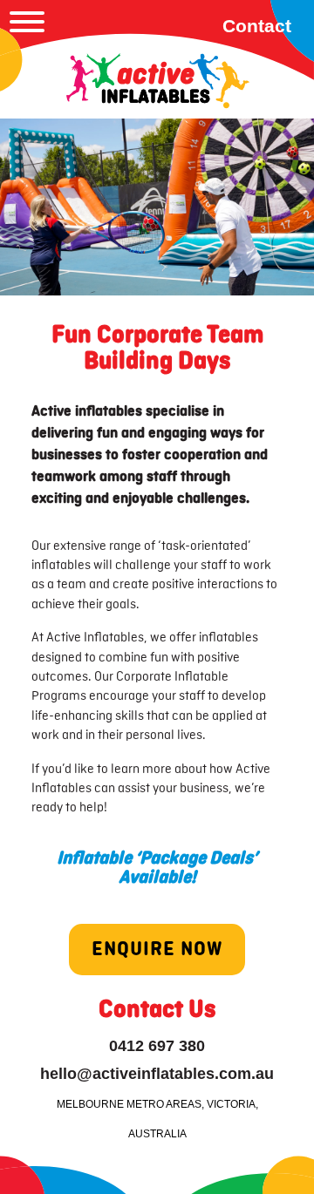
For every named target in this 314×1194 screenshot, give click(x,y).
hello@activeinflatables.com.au (157, 1073)
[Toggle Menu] (27, 21)
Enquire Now (157, 949)
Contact (256, 26)
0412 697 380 (157, 1046)
